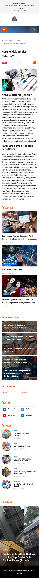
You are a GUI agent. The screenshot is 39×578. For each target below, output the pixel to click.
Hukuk (6, 230)
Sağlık (15, 443)
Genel (18, 41)
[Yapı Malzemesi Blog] (19, 19)
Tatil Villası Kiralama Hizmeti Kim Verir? (22, 460)
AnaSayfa (8, 41)
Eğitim (6, 294)
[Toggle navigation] (4, 29)
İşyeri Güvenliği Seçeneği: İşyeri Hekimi (25, 472)
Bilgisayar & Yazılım (10, 263)
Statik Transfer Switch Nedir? (23, 485)
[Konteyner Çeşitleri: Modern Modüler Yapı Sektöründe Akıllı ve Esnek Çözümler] (19, 536)
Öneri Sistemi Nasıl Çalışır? (13, 269)
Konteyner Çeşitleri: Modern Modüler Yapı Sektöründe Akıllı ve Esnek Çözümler (19, 557)
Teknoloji (24, 392)
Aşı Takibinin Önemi (22, 446)
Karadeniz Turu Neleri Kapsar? (23, 434)
